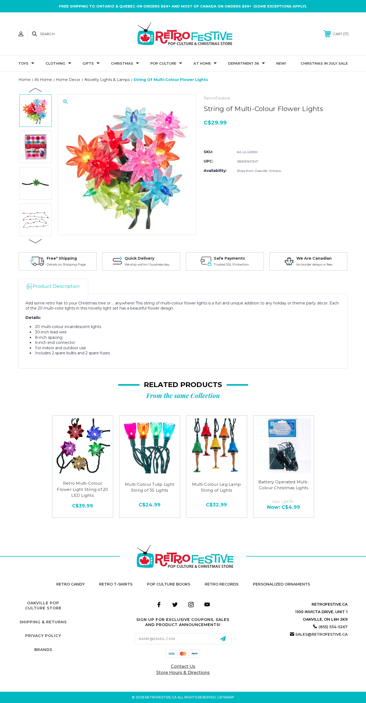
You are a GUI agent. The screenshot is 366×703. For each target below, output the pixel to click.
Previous (35, 90)
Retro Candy (70, 584)
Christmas (122, 63)
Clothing (55, 63)
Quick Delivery (139, 258)
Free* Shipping (62, 258)
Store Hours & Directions (183, 672)
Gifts (88, 63)
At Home (202, 63)
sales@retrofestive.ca (321, 634)
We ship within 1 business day (147, 264)
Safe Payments (229, 258)
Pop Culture (163, 63)
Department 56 (243, 63)
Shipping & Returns (43, 622)
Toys (23, 63)
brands (43, 649)
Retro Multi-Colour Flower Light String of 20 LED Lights (82, 489)
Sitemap (226, 697)
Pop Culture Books (168, 584)
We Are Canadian (314, 258)
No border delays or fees (314, 264)
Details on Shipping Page (66, 264)
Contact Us (183, 666)
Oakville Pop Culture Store (43, 606)
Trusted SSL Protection (231, 264)
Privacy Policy (43, 635)
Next (35, 241)
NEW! (281, 63)
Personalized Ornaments (281, 584)
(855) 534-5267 (333, 626)
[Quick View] (82, 472)
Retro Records (221, 584)
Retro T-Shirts (115, 584)
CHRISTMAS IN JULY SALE (324, 63)
